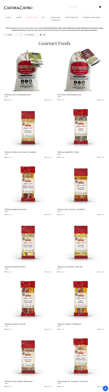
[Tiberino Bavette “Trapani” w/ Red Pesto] (81, 357)
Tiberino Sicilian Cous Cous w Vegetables (20, 152)
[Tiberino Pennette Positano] (28, 242)
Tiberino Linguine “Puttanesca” (69, 324)
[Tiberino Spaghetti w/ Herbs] (81, 127)
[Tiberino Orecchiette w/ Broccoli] (81, 242)
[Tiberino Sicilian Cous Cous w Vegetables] (28, 127)
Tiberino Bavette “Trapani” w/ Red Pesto (72, 381)
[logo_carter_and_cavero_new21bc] (18, 4)
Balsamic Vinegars (60, 30)
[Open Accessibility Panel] (105, 388)
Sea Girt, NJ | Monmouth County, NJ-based (30, 28)
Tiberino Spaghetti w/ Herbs (68, 152)
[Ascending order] (21, 34)
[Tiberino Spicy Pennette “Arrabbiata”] (81, 185)
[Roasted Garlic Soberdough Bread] (28, 70)
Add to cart (9, 100)
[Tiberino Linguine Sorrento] (28, 299)
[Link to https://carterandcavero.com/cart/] (100, 7)
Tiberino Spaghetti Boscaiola (16, 209)
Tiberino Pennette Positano (15, 266)
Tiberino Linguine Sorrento (15, 324)
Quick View (49, 100)
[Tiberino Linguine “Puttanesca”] (81, 299)
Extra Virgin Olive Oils (30, 30)
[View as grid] (40, 34)
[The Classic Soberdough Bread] (81, 70)
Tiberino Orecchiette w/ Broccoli (69, 266)
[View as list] (44, 34)
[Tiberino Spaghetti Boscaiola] (28, 185)
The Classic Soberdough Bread (69, 94)
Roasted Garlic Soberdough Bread (18, 94)
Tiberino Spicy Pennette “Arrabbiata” (71, 209)
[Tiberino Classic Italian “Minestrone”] (28, 357)
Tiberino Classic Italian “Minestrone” (19, 381)
